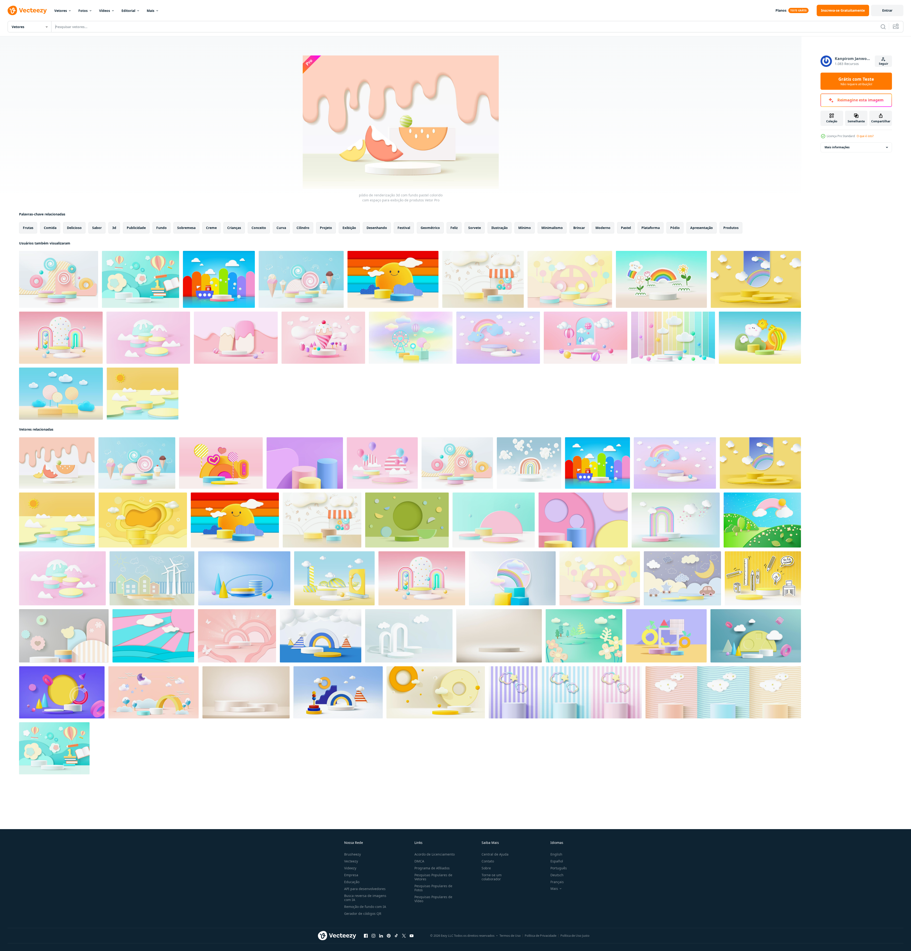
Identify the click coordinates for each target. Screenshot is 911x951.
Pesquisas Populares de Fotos (433, 888)
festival (404, 227)
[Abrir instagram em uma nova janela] (373, 936)
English (556, 854)
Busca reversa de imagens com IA (365, 897)
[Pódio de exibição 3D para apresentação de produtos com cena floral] (584, 635)
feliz (454, 227)
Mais (150, 10)
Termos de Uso (510, 935)
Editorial (128, 10)
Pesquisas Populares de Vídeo (433, 899)
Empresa (351, 875)
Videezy (350, 868)
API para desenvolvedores (365, 888)
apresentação (701, 227)
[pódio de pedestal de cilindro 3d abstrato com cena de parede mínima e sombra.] (436, 692)
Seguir (883, 64)
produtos (731, 227)
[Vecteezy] (27, 10)
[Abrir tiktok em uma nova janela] (396, 936)
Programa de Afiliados (432, 868)
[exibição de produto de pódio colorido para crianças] (570, 279)
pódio (675, 227)
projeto (326, 227)
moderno (602, 227)
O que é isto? (865, 136)
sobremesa (186, 227)
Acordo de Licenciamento (434, 854)
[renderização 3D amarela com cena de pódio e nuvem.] (756, 279)
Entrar (887, 10)
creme (211, 227)
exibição (349, 227)
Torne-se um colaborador (492, 877)
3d (114, 227)
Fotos (83, 10)
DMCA (419, 861)
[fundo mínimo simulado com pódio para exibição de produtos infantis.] (661, 279)
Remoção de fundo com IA (365, 906)
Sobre (486, 868)
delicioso (74, 227)
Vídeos (104, 10)
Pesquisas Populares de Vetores (433, 877)
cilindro (303, 227)
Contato (488, 861)
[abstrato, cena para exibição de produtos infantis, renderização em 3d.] (61, 338)
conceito (259, 227)
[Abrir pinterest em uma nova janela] (389, 936)
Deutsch (557, 875)
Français (557, 882)
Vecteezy (351, 861)
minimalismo (552, 227)
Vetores (60, 10)
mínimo (524, 227)
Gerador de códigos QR (362, 913)
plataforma (650, 227)
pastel (626, 227)
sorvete (474, 227)
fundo (161, 227)
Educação (351, 882)
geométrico (430, 227)
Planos (780, 10)
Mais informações (837, 147)
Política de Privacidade (540, 935)
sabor (97, 227)
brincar (579, 227)
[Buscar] (883, 27)
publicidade (136, 227)
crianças (234, 227)
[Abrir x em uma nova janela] (404, 936)
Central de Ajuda (495, 854)
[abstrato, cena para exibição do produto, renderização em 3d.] (64, 635)
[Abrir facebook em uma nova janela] (366, 936)
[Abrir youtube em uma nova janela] (411, 936)
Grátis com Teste (856, 81)
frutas (28, 227)
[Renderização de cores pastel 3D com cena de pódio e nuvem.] (676, 520)
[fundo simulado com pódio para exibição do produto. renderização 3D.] (407, 520)
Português (558, 868)
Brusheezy (352, 854)
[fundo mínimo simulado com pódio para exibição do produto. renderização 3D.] (219, 279)
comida (50, 227)
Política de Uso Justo (574, 935)
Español (556, 861)
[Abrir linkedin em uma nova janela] (381, 936)
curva (281, 227)
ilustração (499, 227)
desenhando (377, 227)
